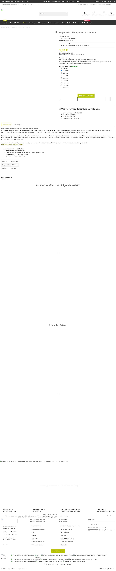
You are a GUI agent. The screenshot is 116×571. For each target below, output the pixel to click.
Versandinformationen (67, 542)
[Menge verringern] (60, 95)
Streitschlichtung (36, 526)
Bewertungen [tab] (17, 125)
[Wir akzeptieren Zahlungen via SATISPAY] (23, 556)
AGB (33, 532)
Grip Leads (14, 168)
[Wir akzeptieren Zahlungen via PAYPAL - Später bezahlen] (90, 556)
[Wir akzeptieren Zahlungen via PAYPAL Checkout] (25, 559)
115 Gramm (65, 73)
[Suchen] (66, 13)
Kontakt (27, 5)
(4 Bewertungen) (64, 36)
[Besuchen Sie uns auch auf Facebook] (5, 544)
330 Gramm (65, 88)
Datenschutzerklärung (35, 516)
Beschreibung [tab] (7, 125)
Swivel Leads (69, 40)
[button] (36, 5)
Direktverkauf (64, 535)
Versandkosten (65, 532)
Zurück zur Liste (5, 27)
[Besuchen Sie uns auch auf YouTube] (7, 544)
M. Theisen (111, 569)
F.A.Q (22, 5)
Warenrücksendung (66, 529)
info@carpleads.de (12, 535)
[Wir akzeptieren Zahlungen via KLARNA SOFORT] (54, 559)
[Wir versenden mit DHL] (4, 558)
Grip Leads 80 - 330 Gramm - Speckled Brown (14, 448)
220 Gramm (65, 83)
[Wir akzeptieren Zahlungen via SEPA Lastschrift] (82, 559)
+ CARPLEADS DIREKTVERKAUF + (10, 5)
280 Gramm (65, 85)
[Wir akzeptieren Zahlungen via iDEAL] (74, 561)
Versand (71, 53)
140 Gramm (65, 75)
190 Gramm (65, 80)
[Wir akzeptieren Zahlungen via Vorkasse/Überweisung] (57, 556)
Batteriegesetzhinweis (38, 542)
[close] (56, 32)
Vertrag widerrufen (58, 551)
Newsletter (64, 545)
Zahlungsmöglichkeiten (67, 538)
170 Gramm (65, 78)
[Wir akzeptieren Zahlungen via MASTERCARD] (49, 561)
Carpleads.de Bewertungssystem (70, 526)
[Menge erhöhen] (60, 102)
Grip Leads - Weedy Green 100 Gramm (12, 308)
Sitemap (34, 535)
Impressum (35, 538)
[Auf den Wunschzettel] (108, 99)
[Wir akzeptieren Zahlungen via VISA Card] (23, 561)
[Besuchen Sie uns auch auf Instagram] (8, 544)
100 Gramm (65, 70)
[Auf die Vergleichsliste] (103, 99)
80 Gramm (65, 68)
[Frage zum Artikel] (112, 99)
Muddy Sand (14, 161)
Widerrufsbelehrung (37, 545)
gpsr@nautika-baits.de (21, 154)
